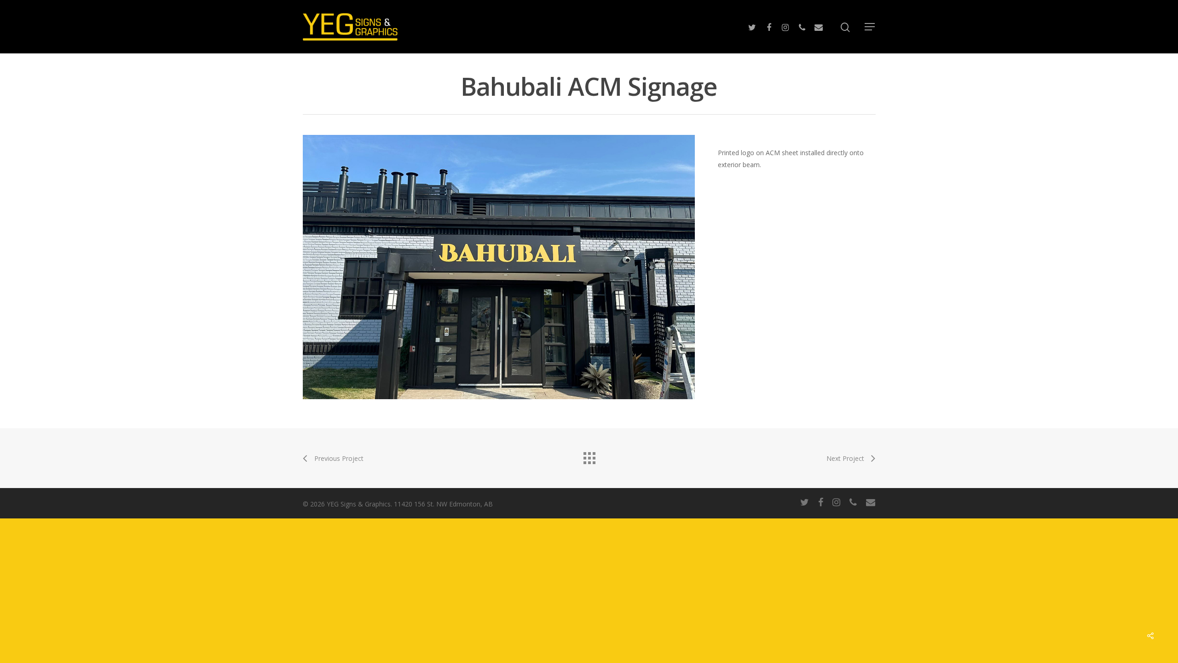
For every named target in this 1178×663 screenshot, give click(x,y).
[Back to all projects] (589, 456)
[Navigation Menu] (870, 26)
